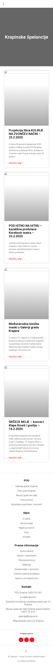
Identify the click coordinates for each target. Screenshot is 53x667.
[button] (48, 3)
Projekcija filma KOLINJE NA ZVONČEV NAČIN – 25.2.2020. (26, 134)
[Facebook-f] (21, 639)
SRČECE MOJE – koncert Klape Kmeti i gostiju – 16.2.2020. (26, 425)
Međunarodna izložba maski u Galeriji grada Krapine (24, 327)
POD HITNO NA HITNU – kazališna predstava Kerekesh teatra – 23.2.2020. (25, 231)
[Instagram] (26, 639)
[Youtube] (32, 639)
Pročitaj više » (16, 163)
